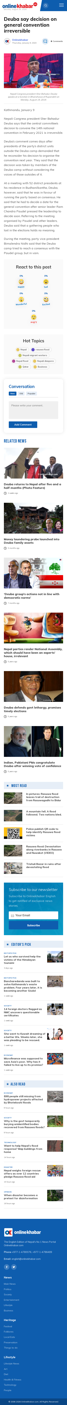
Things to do (11, 1347)
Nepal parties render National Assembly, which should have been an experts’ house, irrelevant (33, 652)
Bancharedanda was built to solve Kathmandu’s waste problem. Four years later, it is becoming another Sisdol (23, 986)
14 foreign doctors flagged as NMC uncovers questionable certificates (23, 1012)
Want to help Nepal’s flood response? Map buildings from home (23, 1149)
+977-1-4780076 (21, 1252)
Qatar (26, 366)
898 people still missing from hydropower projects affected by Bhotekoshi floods (23, 1099)
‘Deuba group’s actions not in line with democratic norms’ (31, 595)
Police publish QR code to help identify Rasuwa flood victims (43, 832)
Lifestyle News (11, 1363)
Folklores (8, 1331)
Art (5, 1369)
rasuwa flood (42, 349)
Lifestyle (8, 1305)
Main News (10, 1283)
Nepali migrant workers (35, 355)
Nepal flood (22, 361)
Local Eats (9, 1337)
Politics (7, 1289)
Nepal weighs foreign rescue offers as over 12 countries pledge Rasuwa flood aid (22, 1173)
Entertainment (11, 1299)
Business (42, 366)
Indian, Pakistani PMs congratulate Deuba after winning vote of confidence (32, 764)
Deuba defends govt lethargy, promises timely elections (32, 709)
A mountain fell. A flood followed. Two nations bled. (44, 813)
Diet (6, 1374)
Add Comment (23, 424)
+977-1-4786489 (42, 1252)
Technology (10, 1384)
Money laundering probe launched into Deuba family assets (31, 541)
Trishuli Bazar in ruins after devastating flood (43, 865)
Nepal (23, 349)
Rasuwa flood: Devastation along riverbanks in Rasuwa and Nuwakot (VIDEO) (44, 849)
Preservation (10, 1342)
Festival (8, 1326)
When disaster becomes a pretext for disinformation (21, 1197)
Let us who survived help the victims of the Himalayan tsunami (22, 959)
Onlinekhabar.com (13, 1245)
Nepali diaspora (45, 361)
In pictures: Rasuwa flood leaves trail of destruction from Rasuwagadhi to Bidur (43, 797)
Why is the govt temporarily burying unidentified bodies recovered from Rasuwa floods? (24, 1124)
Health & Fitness (12, 1379)
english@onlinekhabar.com (26, 1258)
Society (8, 1294)
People (7, 1390)
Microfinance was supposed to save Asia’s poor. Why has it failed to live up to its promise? (23, 1061)
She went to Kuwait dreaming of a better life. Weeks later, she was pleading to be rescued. (24, 1037)
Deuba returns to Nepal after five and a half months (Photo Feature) (32, 486)
